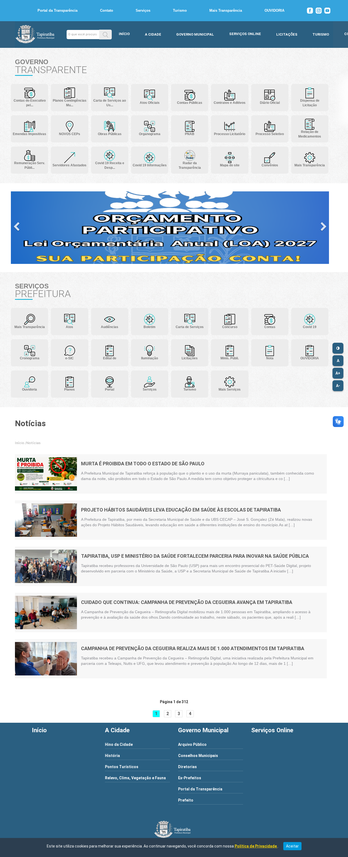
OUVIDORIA (274, 10)
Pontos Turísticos (121, 767)
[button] (105, 34)
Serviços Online (245, 34)
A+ (337, 373)
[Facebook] (310, 11)
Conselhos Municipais (198, 755)
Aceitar (292, 846)
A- (338, 386)
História (112, 755)
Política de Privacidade (256, 846)
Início (124, 34)
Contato (106, 10)
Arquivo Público (192, 744)
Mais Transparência (225, 10)
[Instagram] (319, 11)
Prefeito (185, 800)
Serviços (143, 10)
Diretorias (187, 767)
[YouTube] (327, 11)
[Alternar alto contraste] (338, 348)
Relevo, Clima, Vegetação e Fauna (135, 778)
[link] (46, 474)
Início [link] (19, 443)
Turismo (180, 10)
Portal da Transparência (57, 10)
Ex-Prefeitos (189, 778)
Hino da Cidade (119, 744)
